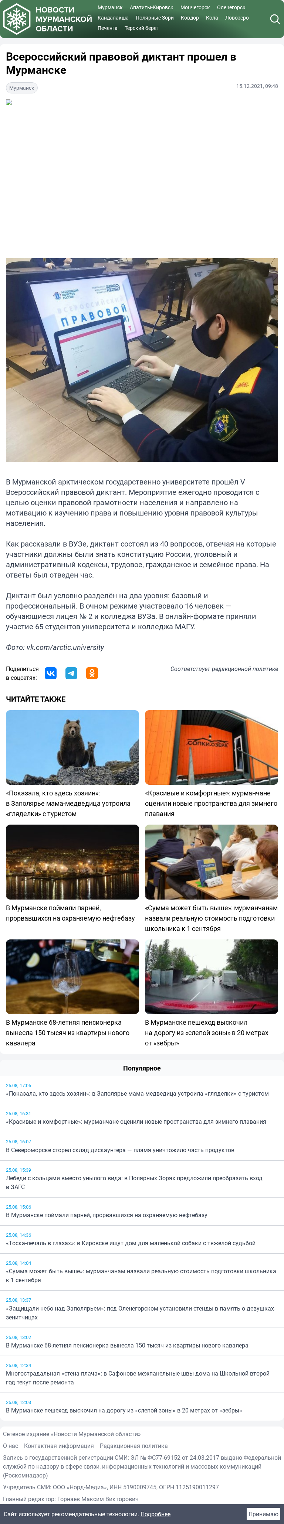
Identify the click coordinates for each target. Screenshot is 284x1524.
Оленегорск (231, 7)
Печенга (108, 27)
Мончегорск (195, 7)
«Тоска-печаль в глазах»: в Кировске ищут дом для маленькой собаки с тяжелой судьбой (131, 1243)
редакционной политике (245, 669)
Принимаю (263, 1514)
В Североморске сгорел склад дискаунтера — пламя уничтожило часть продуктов (120, 1150)
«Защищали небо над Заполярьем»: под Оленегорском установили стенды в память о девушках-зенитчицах (140, 1312)
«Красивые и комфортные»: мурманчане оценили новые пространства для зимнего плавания (136, 1121)
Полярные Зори (155, 17)
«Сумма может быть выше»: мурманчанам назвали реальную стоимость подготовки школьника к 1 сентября (141, 1275)
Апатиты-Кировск (151, 7)
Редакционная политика (134, 1446)
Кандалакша (113, 17)
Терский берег (142, 27)
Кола (212, 17)
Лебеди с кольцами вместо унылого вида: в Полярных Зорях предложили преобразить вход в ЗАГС (134, 1182)
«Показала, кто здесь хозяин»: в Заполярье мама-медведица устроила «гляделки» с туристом (137, 1093)
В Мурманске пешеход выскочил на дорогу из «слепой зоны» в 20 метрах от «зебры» (124, 1410)
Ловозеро (237, 17)
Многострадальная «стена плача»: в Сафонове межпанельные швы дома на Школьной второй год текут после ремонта (138, 1377)
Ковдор (190, 17)
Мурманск (110, 7)
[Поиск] (275, 19)
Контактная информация (59, 1446)
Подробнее (155, 1514)
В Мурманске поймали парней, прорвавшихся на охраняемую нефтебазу (106, 1215)
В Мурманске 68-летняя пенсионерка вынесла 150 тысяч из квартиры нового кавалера (127, 1345)
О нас (10, 1446)
